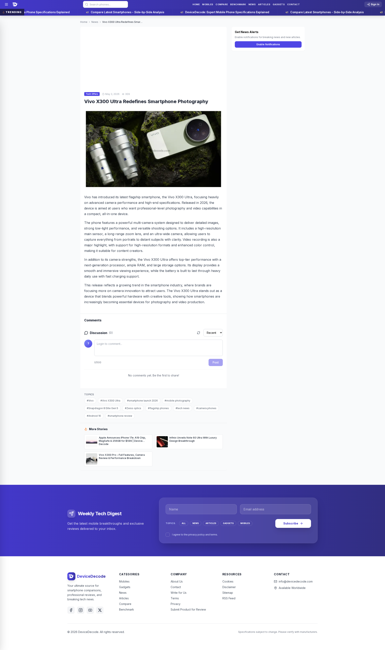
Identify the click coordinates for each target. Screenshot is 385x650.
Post (216, 362)
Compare (125, 604)
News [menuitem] (252, 4)
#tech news (182, 408)
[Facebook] (71, 610)
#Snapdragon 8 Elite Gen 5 (102, 408)
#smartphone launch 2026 (142, 400)
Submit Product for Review (188, 609)
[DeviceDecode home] (15, 4)
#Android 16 (94, 415)
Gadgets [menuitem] (279, 4)
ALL (184, 523)
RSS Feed (228, 598)
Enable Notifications (268, 44)
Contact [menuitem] (293, 4)
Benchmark (126, 609)
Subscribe (290, 523)
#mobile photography (177, 400)
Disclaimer (229, 587)
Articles (124, 598)
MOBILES (245, 523)
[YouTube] (90, 610)
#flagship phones (158, 408)
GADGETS (228, 523)
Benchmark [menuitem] (238, 4)
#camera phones (206, 408)
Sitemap (227, 592)
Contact (176, 587)
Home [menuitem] (196, 4)
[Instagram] (80, 610)
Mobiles (124, 581)
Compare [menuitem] (222, 4)
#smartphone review (120, 415)
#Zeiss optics (133, 408)
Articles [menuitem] (264, 4)
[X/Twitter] (99, 610)
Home (83, 21)
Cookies (227, 581)
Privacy (175, 604)
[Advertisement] (153, 57)
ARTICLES (211, 523)
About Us (177, 581)
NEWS (195, 523)
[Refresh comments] (198, 333)
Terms (175, 598)
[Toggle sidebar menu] (6, 4)
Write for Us (178, 592)
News (94, 21)
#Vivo (90, 400)
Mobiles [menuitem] (207, 4)
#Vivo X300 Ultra (110, 400)
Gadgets (124, 587)
